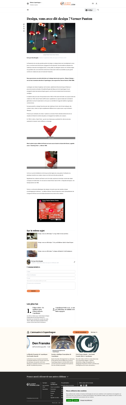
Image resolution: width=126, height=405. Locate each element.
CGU (52, 395)
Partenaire (53, 389)
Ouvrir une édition (55, 387)
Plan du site (55, 402)
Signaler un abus (55, 397)
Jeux (62, 395)
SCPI (62, 387)
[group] (94, 9)
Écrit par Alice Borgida (32, 58)
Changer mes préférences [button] (86, 400)
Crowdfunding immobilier (67, 385)
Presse (52, 393)
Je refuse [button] (76, 400)
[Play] (95, 9)
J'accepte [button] (69, 400)
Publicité (53, 391)
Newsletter (45, 389)
